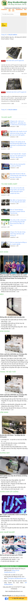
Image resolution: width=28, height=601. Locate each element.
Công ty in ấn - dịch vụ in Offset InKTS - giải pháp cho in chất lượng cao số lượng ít (18, 122)
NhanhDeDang (19, 9)
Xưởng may (5, 453)
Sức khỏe (4, 252)
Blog (25, 9)
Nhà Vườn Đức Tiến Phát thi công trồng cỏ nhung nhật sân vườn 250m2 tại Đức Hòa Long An (14, 520)
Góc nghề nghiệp (7, 532)
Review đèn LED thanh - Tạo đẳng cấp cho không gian (12, 436)
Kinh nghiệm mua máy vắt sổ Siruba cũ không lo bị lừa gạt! (13, 476)
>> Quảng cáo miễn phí (18, 598)
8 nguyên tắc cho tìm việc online (10, 557)
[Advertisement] (17, 25)
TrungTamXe (4, 9)
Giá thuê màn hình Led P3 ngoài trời (16, 92)
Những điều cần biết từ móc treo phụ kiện (12, 317)
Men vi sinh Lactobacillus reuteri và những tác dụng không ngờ (13, 515)
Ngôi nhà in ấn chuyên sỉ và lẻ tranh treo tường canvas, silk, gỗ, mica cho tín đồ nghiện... (18, 133)
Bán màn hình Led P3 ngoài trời (15, 60)
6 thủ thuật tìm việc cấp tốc (8, 559)
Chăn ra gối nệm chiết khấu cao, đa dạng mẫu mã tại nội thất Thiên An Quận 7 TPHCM (13, 355)
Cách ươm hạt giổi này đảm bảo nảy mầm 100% (14, 527)
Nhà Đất (9, 10)
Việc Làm (13, 10)
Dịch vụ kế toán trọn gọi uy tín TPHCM (11, 555)
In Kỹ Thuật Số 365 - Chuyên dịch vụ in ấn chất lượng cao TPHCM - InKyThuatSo (18, 155)
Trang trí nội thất (8, 372)
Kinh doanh (5, 331)
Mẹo (2, 294)
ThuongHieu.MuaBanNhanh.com (17, 578)
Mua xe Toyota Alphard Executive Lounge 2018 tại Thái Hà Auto (17, 211)
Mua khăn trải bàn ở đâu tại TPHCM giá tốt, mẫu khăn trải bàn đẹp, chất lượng (18, 175)
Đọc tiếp (24, 73)
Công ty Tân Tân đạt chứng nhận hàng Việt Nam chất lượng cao (17, 233)
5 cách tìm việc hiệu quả (8, 561)
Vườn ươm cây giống (9, 491)
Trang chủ (4, 34)
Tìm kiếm (23, 14)
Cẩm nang (4, 412)
